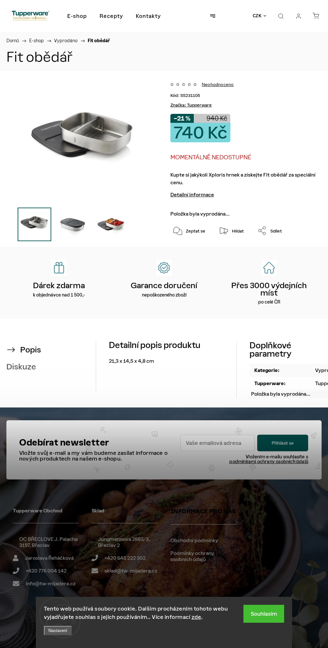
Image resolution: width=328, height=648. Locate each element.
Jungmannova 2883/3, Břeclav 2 (124, 542)
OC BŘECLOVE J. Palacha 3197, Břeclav (48, 542)
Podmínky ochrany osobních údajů (192, 556)
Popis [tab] (30, 349)
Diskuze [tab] (21, 366)
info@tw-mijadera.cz (51, 583)
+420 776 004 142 (46, 570)
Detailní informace (192, 194)
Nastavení (57, 630)
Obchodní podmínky (194, 540)
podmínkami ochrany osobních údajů (268, 461)
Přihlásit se (283, 443)
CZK (257, 15)
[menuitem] (77, 16)
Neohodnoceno (218, 84)
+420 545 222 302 (125, 558)
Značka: (191, 105)
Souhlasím (264, 614)
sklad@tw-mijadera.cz (130, 570)
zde (196, 617)
